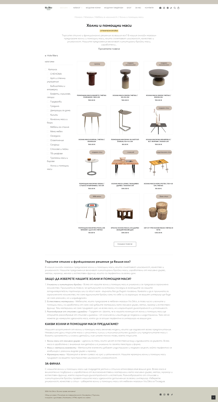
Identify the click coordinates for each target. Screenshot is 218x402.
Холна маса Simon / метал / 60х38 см (158, 96)
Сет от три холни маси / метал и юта (158, 229)
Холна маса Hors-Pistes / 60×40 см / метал (158, 185)
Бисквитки (87, 395)
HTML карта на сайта (81, 397)
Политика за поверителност (69, 395)
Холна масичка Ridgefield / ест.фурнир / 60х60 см (158, 140)
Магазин (64, 8)
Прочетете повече (109, 49)
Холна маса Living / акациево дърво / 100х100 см (125, 185)
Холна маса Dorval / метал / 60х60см (92, 140)
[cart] (178, 7)
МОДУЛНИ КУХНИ (93, 8)
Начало (78, 17)
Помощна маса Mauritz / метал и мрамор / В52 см (91, 96)
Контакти (149, 8)
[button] (160, 7)
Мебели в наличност (106, 17)
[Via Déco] (48, 7)
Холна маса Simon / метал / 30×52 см (125, 96)
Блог (129, 8)
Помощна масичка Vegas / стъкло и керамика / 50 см (91, 185)
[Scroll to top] (213, 397)
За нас (138, 8)
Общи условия (50, 395)
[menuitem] (64, 7)
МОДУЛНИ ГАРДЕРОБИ (113, 8)
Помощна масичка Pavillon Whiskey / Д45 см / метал (91, 229)
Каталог (76, 8)
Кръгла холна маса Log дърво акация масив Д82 (125, 229)
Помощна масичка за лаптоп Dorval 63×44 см (125, 140)
